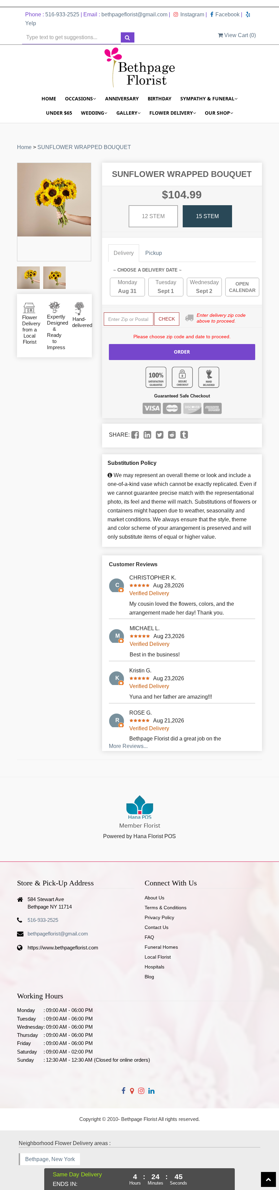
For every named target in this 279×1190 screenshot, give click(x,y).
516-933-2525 (62, 14)
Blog (149, 976)
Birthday (159, 98)
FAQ (149, 937)
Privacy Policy (159, 917)
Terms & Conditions (165, 907)
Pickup (153, 253)
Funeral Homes (161, 947)
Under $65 (59, 113)
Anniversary (122, 98)
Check (167, 319)
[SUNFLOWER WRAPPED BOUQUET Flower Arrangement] (28, 277)
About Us (154, 897)
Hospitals (154, 966)
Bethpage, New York (50, 1159)
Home (49, 98)
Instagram (192, 14)
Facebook (227, 14)
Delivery (124, 253)
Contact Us (156, 927)
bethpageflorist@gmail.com (134, 14)
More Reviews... (128, 746)
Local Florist (158, 957)
